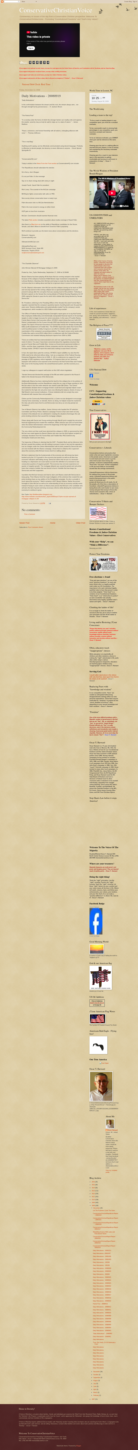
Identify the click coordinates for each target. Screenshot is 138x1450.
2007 (93, 1399)
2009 (93, 1202)
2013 (93, 1191)
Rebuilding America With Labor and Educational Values (104, 1232)
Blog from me (36, 224)
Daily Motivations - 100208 (101, 1262)
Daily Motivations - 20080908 (102, 1319)
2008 (93, 1205)
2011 (93, 1196)
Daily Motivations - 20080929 (102, 1271)
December (96, 1208)
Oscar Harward (113, 1130)
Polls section (33, 220)
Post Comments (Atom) (35, 527)
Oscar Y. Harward (94, 373)
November (96, 1371)
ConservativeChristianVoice (55, 10)
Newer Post (24, 523)
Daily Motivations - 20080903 (102, 1330)
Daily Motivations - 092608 (101, 1274)
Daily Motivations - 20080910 (102, 1313)
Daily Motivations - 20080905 (102, 1324)
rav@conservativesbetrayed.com (33, 253)
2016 (93, 1182)
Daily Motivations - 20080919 (102, 1289)
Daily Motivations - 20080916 (102, 1298)
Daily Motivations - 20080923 (102, 1283)
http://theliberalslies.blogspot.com (40, 494)
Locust (94, 95)
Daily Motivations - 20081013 (102, 1250)
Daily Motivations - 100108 (101, 1265)
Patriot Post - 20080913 (100, 1304)
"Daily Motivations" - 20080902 (102, 1333)
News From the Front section (47, 163)
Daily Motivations (98, 1339)
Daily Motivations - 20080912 (102, 1307)
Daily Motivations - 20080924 (102, 1280)
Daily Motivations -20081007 (102, 1253)
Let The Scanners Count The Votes (104, 1210)
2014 (93, 1188)
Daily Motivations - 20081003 (102, 1259)
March (95, 1392)
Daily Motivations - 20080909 (102, 1316)
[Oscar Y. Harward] (91, 377)
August (95, 1380)
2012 (93, 1193)
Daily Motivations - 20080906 (102, 1321)
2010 (93, 1199)
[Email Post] (49, 503)
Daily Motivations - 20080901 (102, 1336)
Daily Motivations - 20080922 (102, 1286)
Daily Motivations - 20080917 (102, 1295)
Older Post (80, 523)
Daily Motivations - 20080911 (102, 1310)
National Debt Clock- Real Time (36, 84)
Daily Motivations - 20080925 (102, 1277)
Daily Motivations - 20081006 (102, 1256)
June (95, 1386)
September (97, 1377)
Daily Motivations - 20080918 (102, 1292)
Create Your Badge (94, 379)
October (96, 1374)
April (95, 1389)
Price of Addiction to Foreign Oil (97, 1003)
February (96, 1395)
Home (52, 523)
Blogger (78, 1446)
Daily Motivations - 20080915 (102, 1301)
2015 (93, 1185)
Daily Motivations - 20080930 (102, 1268)
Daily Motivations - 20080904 (102, 1327)
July (94, 1383)
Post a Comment (29, 514)
